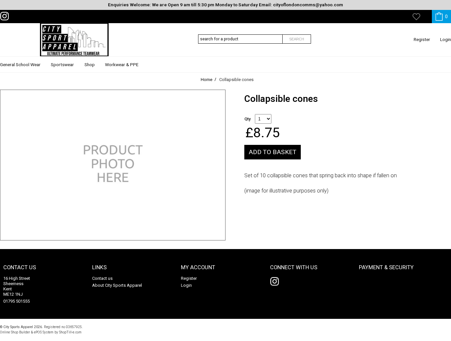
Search (296, 39)
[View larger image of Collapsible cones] (113, 165)
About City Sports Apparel (117, 285)
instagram (6, 16)
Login (445, 39)
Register (422, 39)
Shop (90, 65)
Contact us (102, 278)
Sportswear (62, 65)
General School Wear (20, 65)
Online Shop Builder (15, 332)
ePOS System (43, 332)
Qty (247, 119)
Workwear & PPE (121, 65)
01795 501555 (16, 301)
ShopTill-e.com (70, 332)
